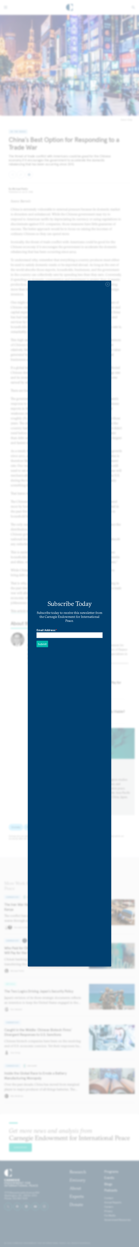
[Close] (107, 284)
